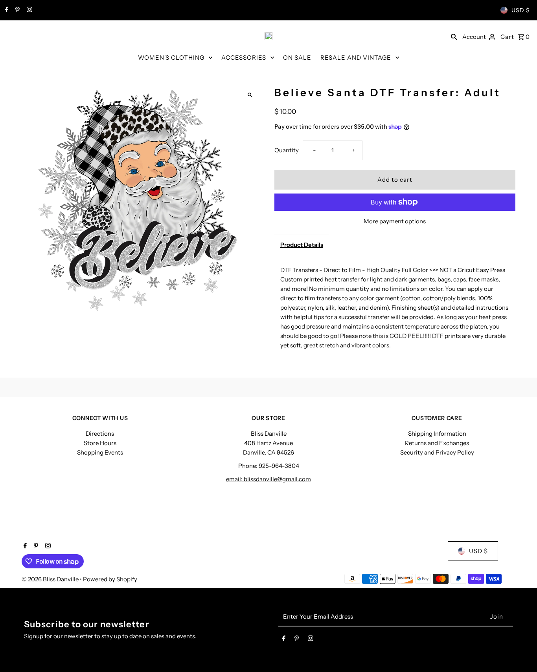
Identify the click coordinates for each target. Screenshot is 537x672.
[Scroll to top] (520, 651)
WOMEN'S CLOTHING (171, 57)
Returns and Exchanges (437, 443)
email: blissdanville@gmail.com (268, 479)
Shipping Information (437, 433)
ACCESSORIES (243, 57)
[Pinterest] (16, 10)
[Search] (454, 36)
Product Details (301, 244)
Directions (100, 433)
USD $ (520, 10)
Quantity (286, 150)
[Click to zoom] (250, 95)
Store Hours (100, 443)
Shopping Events (100, 452)
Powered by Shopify (110, 579)
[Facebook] (5, 10)
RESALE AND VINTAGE (355, 57)
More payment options (395, 221)
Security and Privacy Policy (437, 452)
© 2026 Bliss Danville (51, 579)
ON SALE (297, 57)
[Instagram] (28, 10)
